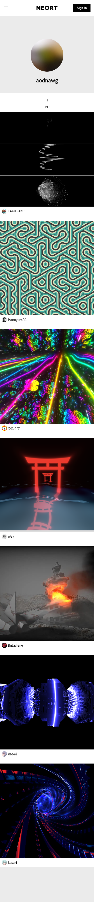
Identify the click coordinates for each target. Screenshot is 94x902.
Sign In (82, 8)
